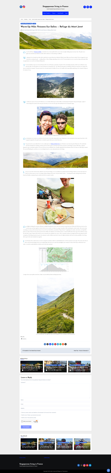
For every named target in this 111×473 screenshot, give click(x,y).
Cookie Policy (47, 457)
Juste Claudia (27, 30)
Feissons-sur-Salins (37, 51)
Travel (34, 23)
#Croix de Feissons (43, 30)
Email (22, 404)
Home (53, 13)
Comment (23, 382)
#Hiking (48, 30)
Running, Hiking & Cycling (26, 23)
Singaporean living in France (55, 6)
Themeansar (64, 471)
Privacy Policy (22, 457)
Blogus (59, 471)
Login (66, 13)
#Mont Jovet (53, 30)
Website (22, 408)
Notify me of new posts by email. (29, 417)
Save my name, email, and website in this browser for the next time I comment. (39, 412)
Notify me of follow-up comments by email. (31, 415)
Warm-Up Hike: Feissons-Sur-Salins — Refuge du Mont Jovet (52, 27)
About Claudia (46, 13)
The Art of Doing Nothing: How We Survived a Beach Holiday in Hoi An (28, 448)
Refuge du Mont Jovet (55, 143)
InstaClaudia (60, 13)
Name (22, 399)
